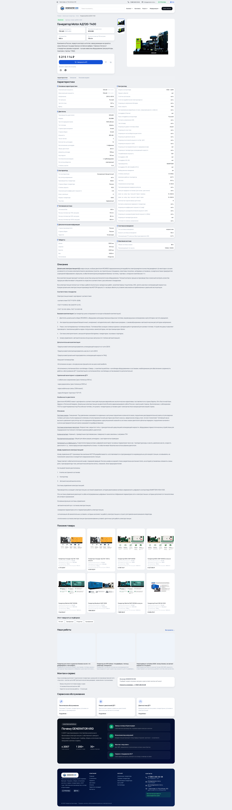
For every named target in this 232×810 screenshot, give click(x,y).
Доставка (92, 783)
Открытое (79, 621)
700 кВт (60, 621)
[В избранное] (106, 62)
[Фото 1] (121, 22)
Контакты (137, 8)
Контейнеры (121, 785)
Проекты (92, 780)
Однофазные (89, 621)
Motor (77, 16)
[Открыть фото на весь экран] (151, 43)
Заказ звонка (167, 8)
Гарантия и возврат (95, 787)
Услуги (144, 8)
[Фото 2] (121, 30)
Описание (73, 77)
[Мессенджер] (61, 70)
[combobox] (102, 8)
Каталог (128, 8)
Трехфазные (69, 621)
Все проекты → (170, 630)
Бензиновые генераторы (124, 780)
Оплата (91, 785)
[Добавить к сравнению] (111, 62)
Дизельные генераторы (69, 16)
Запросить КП (82, 62)
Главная (59, 16)
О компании (92, 778)
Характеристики (62, 77)
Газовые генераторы (123, 778)
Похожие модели (84, 77)
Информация (154, 8)
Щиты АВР (120, 783)
